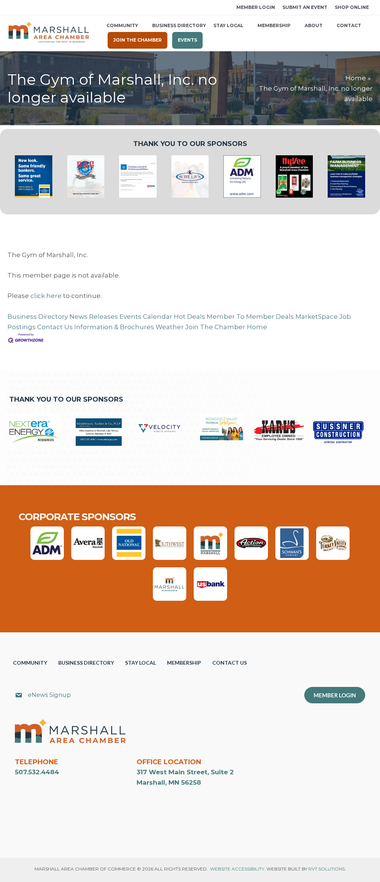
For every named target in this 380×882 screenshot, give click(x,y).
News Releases (93, 316)
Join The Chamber (215, 327)
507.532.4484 (37, 772)
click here (46, 295)
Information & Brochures (114, 327)
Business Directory (37, 316)
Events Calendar (145, 316)
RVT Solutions (326, 869)
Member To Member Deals (250, 316)
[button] (10, 8)
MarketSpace (316, 316)
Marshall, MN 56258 (169, 782)
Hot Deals (189, 316)
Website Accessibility (237, 869)
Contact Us (55, 327)
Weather (169, 327)
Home (257, 327)
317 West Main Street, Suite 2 (185, 772)
